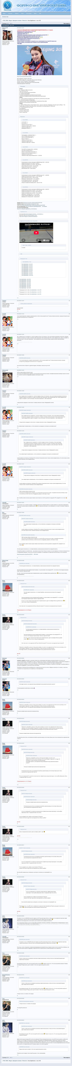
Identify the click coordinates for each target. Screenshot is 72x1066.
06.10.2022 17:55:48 (20, 512)
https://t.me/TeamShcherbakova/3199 (24, 76)
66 (10, 23)
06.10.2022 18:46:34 (20, 826)
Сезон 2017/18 (25, 159)
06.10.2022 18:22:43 (20, 580)
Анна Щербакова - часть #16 (25, 285)
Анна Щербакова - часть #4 (27, 267)
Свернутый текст (23, 583)
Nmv (3, 512)
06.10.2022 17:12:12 (20, 313)
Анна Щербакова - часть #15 (25, 284)
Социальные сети (23, 211)
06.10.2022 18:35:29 (20, 614)
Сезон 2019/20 (25, 132)
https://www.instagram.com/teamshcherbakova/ (28, 216)
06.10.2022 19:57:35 (20, 974)
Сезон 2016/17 (25, 172)
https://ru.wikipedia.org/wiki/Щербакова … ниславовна (36, 206)
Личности (24, 20)
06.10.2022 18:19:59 (20, 560)
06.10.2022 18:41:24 (20, 718)
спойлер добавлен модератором (26, 303)
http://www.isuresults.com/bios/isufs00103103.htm (32, 202)
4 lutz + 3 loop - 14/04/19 (27, 245)
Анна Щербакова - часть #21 (35, 294)
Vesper (3, 614)
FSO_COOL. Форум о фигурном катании (12, 20)
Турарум (4, 300)
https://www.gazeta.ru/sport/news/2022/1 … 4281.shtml (27, 554)
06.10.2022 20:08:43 (20, 1020)
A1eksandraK (5, 370)
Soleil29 (4, 313)
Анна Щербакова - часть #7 (27, 271)
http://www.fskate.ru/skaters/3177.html (31, 203)
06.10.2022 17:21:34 (20, 430)
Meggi (3, 580)
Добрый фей (5, 560)
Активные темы (5, 16)
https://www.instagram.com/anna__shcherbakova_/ (33, 214)
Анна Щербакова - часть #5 (27, 269)
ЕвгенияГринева (6, 974)
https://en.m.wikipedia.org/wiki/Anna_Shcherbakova (27, 208)
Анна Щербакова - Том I (27, 261)
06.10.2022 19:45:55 (20, 936)
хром (3, 916)
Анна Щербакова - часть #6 (27, 270)
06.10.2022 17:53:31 (20, 502)
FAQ (40, 13)
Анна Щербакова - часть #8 (27, 272)
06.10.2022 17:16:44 (20, 370)
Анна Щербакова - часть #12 (25, 280)
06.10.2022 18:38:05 (20, 658)
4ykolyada (4, 658)
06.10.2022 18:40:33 (20, 699)
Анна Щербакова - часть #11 (25, 279)
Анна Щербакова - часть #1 (27, 264)
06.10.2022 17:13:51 (20, 334)
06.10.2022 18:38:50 (20, 678)
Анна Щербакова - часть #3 (27, 266)
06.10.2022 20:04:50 (20, 998)
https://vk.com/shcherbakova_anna (30, 215)
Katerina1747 (5, 27)
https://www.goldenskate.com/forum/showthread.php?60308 (33, 205)
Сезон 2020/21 (25, 119)
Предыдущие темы (23, 258)
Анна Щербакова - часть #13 (25, 281)
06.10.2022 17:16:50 (20, 390)
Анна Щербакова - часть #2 (27, 265)
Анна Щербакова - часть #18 (25, 287)
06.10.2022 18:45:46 (20, 787)
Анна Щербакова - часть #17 (25, 286)
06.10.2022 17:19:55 (20, 407)
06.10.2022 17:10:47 (20, 27)
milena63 (4, 502)
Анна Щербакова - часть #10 (27, 275)
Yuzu (3, 953)
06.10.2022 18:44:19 (20, 743)
